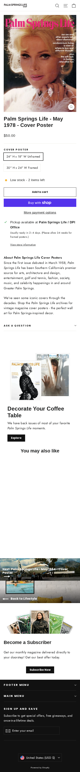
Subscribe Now (40, 670)
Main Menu (14, 696)
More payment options (40, 212)
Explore (16, 438)
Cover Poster (16, 149)
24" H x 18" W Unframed (23, 156)
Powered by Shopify (40, 768)
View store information (23, 244)
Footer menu (16, 685)
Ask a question (17, 325)
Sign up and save (21, 709)
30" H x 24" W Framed (22, 168)
